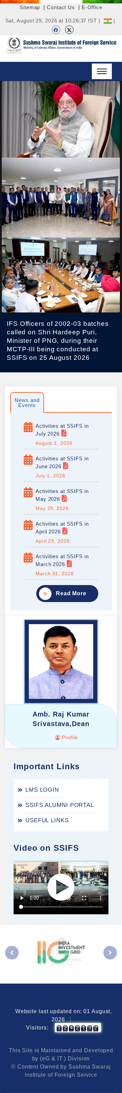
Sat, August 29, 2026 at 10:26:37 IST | (52, 20)
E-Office (92, 7)
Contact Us (61, 7)
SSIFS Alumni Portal (59, 805)
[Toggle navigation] (102, 71)
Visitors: (37, 1027)
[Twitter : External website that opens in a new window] (69, 29)
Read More (71, 593)
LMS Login (42, 790)
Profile (69, 737)
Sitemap (30, 7)
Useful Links (47, 820)
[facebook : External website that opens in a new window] (56, 29)
